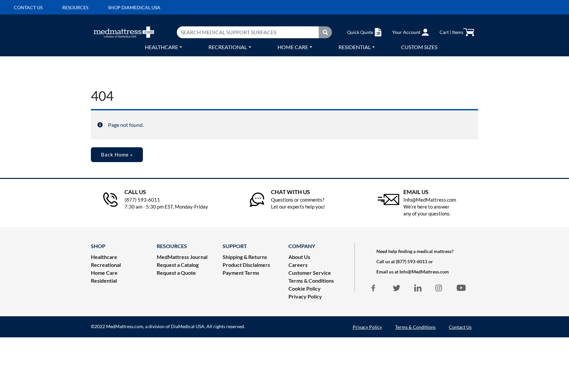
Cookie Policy (304, 288)
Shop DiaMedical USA (134, 7)
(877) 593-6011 (411, 261)
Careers (298, 265)
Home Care (104, 272)
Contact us (28, 7)
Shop (98, 246)
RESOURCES (172, 246)
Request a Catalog (178, 265)
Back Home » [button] (117, 154)
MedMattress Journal (182, 257)
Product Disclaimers (246, 265)
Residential (355, 47)
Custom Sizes (419, 47)
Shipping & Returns (245, 257)
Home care (293, 47)
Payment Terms (241, 272)
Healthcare (161, 47)
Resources (75, 7)
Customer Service (309, 272)
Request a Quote (176, 272)
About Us (299, 257)
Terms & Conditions (311, 280)
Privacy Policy (305, 296)
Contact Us (460, 327)
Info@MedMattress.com (424, 271)
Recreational (227, 47)
